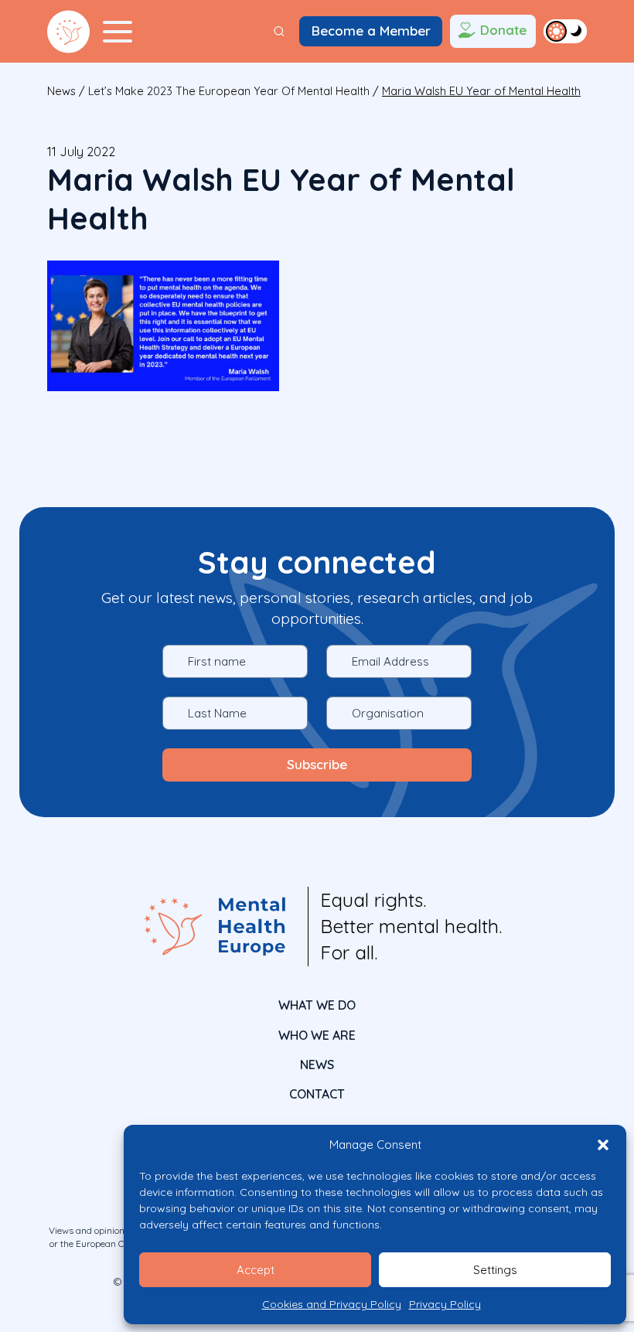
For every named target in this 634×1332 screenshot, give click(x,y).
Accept (255, 1269)
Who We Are (317, 1035)
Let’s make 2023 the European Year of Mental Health (229, 90)
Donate (503, 30)
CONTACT (317, 1094)
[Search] (279, 31)
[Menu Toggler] (117, 31)
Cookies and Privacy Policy (331, 1304)
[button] (603, 1145)
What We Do (317, 1005)
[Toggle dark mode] (565, 31)
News (61, 90)
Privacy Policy (445, 1304)
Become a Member (371, 30)
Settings (495, 1269)
